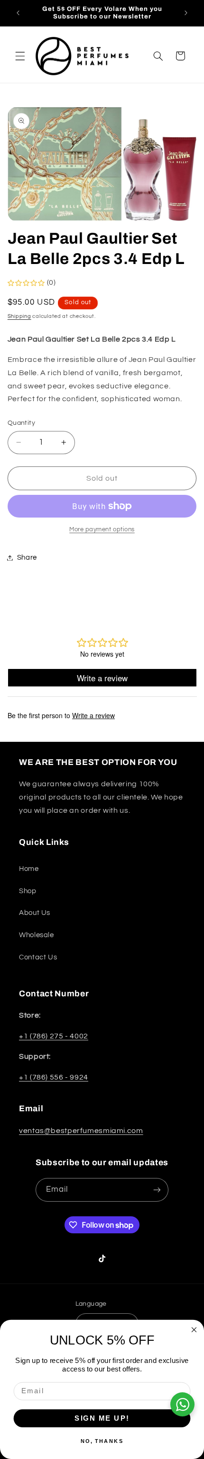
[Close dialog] (194, 1329)
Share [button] (27, 557)
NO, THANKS (102, 1441)
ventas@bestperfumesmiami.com (81, 1130)
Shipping (19, 316)
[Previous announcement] (18, 12)
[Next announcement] (186, 12)
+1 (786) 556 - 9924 (53, 1077)
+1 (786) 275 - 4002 (53, 1036)
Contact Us (38, 957)
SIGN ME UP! (102, 1418)
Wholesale (36, 935)
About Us (34, 912)
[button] (20, 56)
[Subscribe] (157, 1189)
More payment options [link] (102, 530)
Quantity (21, 423)
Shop (28, 891)
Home (29, 868)
